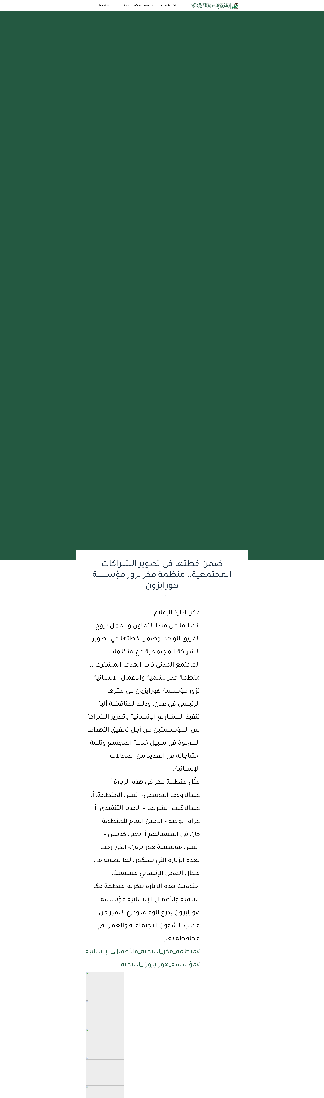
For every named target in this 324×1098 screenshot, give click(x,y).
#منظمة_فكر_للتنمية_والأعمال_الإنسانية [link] (143, 952)
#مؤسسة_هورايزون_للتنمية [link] (160, 965)
